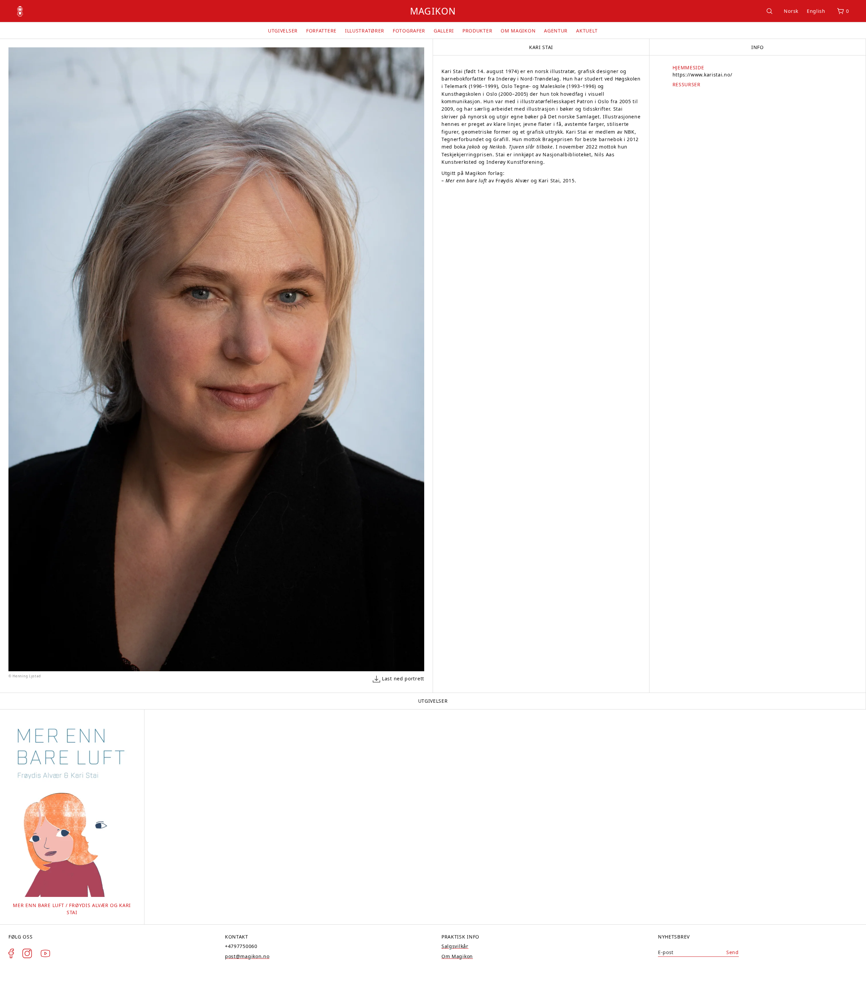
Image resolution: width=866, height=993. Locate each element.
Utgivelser (283, 30)
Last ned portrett (403, 678)
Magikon (433, 11)
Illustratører (364, 30)
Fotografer (409, 30)
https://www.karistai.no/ (702, 74)
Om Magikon (518, 30)
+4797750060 (241, 946)
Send (732, 952)
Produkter (477, 30)
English (816, 11)
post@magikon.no (247, 956)
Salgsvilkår (455, 946)
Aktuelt (587, 30)
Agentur (556, 30)
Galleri (444, 30)
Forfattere (321, 30)
